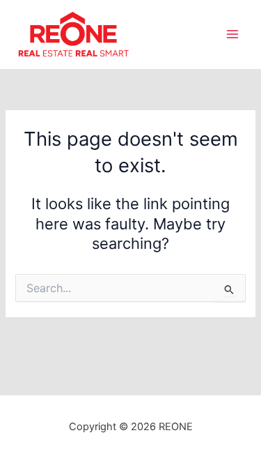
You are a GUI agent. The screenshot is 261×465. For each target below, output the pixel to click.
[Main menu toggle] (232, 34)
